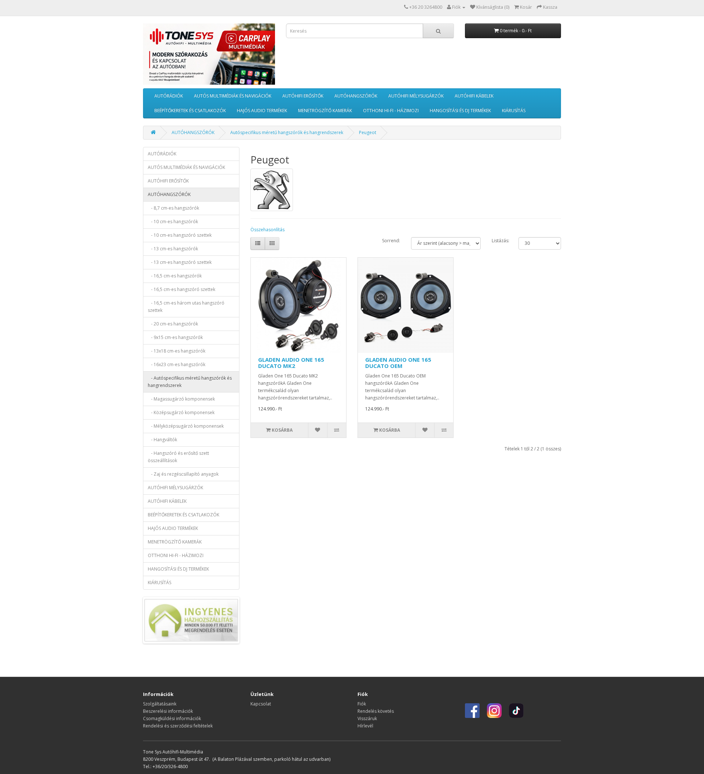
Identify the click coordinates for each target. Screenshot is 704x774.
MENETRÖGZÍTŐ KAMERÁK (325, 110)
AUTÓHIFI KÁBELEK (474, 96)
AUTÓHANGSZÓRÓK (355, 96)
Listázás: (500, 240)
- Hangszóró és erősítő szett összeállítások (178, 457)
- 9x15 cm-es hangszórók (175, 337)
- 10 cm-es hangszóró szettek (180, 235)
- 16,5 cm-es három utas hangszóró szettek (186, 306)
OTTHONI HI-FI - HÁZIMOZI (391, 110)
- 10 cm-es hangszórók (173, 221)
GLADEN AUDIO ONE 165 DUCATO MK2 (291, 362)
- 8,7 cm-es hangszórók (173, 208)
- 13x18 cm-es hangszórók (176, 351)
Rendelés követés (376, 711)
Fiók (362, 704)
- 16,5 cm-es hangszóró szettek (181, 289)
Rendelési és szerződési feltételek (178, 726)
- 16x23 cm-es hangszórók (176, 364)
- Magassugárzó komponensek (181, 399)
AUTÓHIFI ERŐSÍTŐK (302, 96)
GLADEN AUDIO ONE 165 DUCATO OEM (398, 362)
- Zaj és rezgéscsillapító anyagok (183, 474)
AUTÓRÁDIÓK (168, 96)
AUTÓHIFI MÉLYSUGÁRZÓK (416, 96)
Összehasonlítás (267, 229)
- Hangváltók (162, 439)
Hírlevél (365, 726)
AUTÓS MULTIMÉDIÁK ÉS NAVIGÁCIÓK (232, 96)
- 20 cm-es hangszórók (173, 324)
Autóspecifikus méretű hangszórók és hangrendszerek (286, 132)
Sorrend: (391, 240)
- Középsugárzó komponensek (181, 412)
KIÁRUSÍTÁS (513, 110)
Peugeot (367, 132)
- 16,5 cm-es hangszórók (175, 276)
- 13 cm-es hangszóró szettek (180, 262)
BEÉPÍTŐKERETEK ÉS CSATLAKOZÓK (190, 110)
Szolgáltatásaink (159, 704)
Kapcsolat (260, 704)
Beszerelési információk (168, 711)
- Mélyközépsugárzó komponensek (186, 426)
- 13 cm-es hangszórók (173, 249)
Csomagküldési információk (172, 718)
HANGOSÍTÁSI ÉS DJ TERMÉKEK (460, 110)
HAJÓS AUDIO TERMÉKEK (262, 110)
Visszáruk (367, 718)
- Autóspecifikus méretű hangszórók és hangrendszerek (190, 381)
